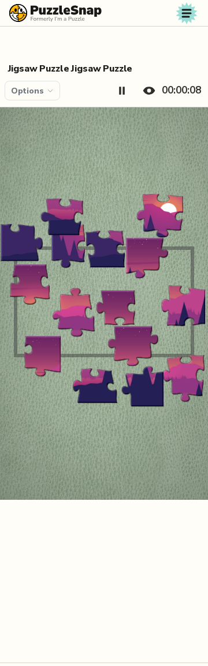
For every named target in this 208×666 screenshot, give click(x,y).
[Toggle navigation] (186, 13)
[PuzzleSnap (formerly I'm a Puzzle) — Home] (55, 13)
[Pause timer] (122, 90)
